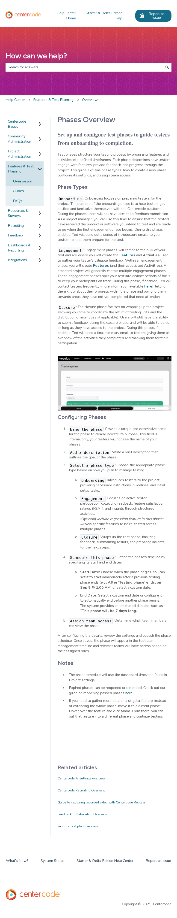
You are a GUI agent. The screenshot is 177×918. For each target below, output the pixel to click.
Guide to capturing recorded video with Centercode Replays (102, 802)
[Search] (167, 67)
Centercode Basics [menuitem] (17, 124)
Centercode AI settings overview (82, 778)
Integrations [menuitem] (17, 260)
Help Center (15, 99)
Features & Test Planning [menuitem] (21, 169)
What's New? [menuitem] (17, 860)
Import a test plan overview (78, 826)
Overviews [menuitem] (22, 181)
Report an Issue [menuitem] (158, 860)
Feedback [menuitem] (16, 235)
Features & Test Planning (53, 99)
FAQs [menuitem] (17, 200)
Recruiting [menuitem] (16, 225)
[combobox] (84, 67)
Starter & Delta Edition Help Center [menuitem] (105, 860)
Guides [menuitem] (18, 191)
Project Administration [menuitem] (19, 154)
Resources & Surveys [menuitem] (18, 213)
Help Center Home (66, 16)
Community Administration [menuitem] (19, 139)
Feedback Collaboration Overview (82, 814)
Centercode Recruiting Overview (81, 790)
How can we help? (36, 56)
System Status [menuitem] (53, 860)
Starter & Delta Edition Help (104, 16)
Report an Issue (157, 15)
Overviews (90, 99)
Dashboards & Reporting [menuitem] (19, 248)
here (129, 693)
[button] (40, 122)
